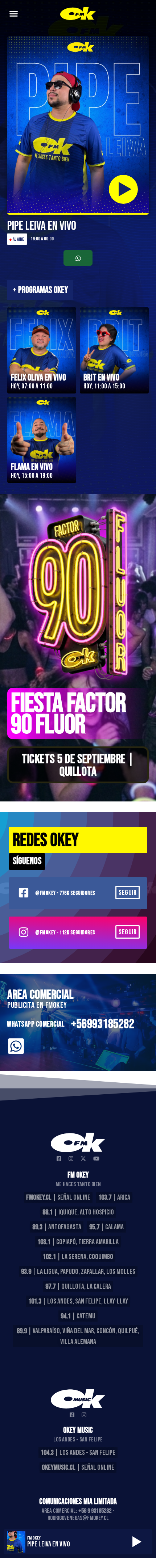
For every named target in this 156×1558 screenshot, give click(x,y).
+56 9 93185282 (94, 1511)
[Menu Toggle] (13, 13)
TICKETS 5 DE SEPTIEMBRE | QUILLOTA (78, 765)
